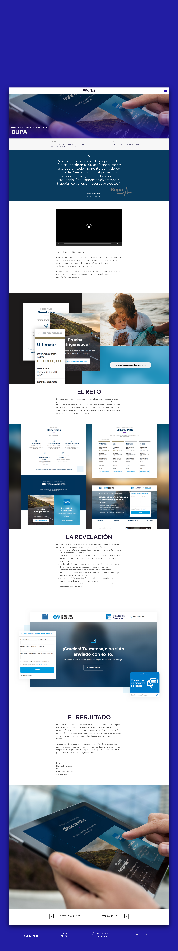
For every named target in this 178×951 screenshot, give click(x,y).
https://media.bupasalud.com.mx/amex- (127, 144)
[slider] (88, 243)
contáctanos (142, 934)
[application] (89, 227)
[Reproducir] (58, 244)
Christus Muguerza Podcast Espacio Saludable (70, 916)
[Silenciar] (117, 244)
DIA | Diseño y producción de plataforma (107, 916)
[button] (89, 227)
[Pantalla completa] (119, 244)
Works (89, 90)
